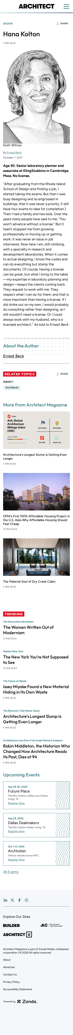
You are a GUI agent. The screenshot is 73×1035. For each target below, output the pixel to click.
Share (64, 23)
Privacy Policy (11, 982)
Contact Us (10, 974)
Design (8, 23)
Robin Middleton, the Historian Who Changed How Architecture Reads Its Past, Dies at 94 (36, 751)
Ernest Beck (14, 152)
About (7, 959)
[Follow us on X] (12, 900)
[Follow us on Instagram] (26, 900)
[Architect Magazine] (36, 6)
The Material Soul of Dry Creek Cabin (29, 581)
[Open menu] (66, 6)
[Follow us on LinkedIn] (5, 900)
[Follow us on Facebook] (19, 900)
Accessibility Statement (17, 989)
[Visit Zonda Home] (20, 1001)
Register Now (16, 803)
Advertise (9, 967)
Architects (11, 387)
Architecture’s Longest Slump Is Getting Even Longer (32, 719)
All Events (10, 872)
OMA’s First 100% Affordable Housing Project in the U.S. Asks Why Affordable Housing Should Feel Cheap (36, 520)
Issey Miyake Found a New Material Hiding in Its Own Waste (36, 689)
